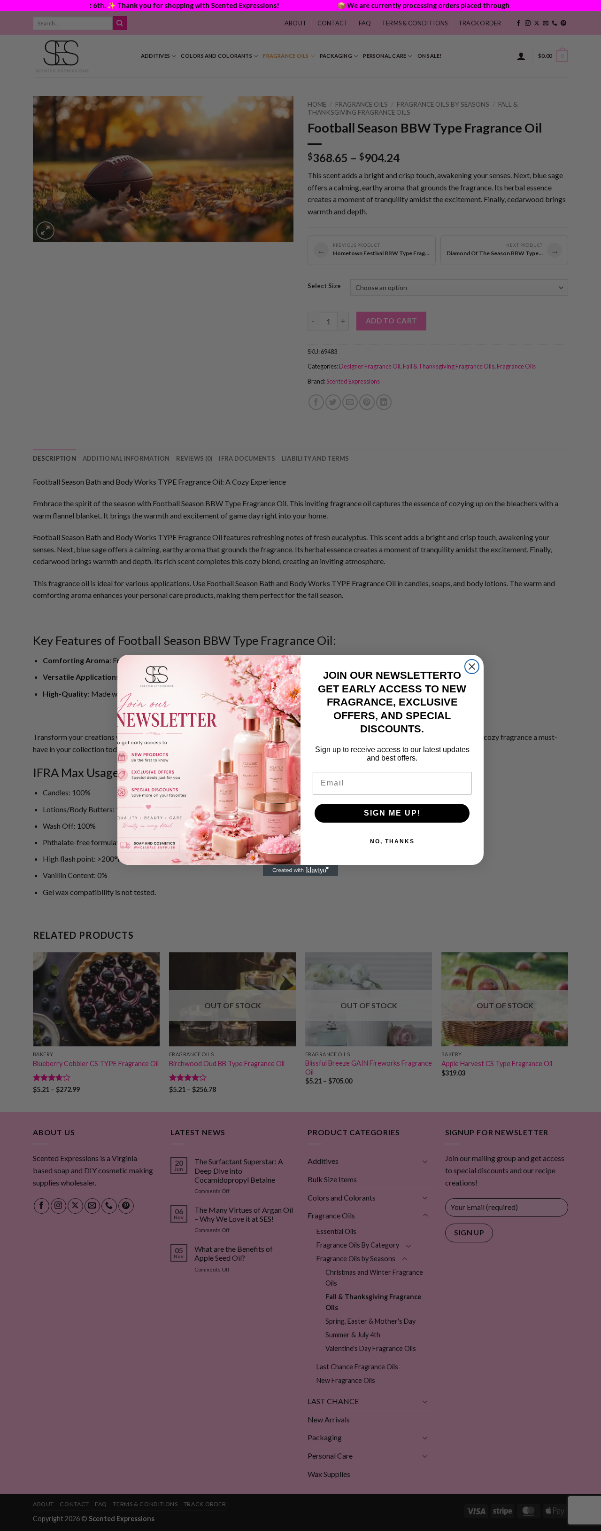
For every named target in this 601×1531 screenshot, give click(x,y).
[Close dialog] (472, 667)
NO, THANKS (392, 841)
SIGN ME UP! (392, 813)
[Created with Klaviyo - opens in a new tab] (300, 870)
